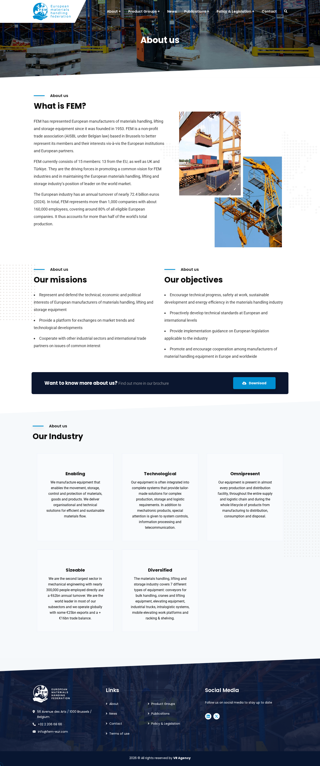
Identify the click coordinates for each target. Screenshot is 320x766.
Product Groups (163, 704)
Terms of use (119, 733)
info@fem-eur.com (53, 731)
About (113, 704)
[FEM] (52, 11)
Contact (115, 723)
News (113, 713)
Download (257, 383)
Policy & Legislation (165, 723)
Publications (160, 713)
